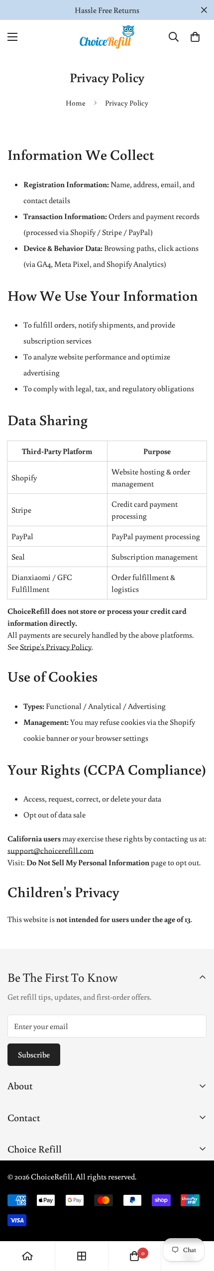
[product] (27, 1256)
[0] (195, 36)
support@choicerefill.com (50, 850)
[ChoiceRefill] (107, 37)
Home (76, 103)
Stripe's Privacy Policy (56, 647)
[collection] (82, 1256)
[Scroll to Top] (196, 1218)
